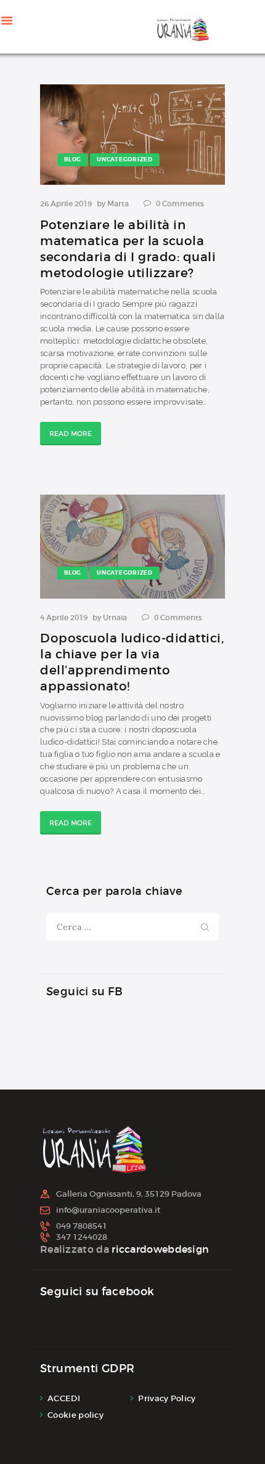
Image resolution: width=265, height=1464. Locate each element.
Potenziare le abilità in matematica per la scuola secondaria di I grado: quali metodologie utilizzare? (128, 248)
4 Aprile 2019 (64, 617)
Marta (119, 203)
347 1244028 (81, 1237)
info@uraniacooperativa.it (108, 1210)
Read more (70, 433)
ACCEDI (63, 1398)
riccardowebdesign (160, 1249)
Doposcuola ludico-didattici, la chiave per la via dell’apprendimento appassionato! (132, 662)
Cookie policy (75, 1415)
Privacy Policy (166, 1398)
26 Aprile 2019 (66, 203)
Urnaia (116, 617)
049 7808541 (81, 1226)
